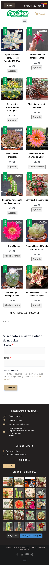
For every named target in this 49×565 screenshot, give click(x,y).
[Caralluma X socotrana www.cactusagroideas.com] (41, 526)
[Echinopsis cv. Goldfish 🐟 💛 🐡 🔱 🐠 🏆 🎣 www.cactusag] (19, 504)
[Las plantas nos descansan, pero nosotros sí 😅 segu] (30, 493)
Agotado (12, 71)
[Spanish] (45, 3)
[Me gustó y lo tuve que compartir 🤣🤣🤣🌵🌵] (30, 482)
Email (7, 357)
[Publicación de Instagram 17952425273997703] (8, 493)
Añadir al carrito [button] (36, 166)
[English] (42, 3)
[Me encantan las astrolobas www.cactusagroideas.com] (19, 526)
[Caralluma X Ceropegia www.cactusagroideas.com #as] (19, 515)
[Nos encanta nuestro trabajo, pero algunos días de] (19, 482)
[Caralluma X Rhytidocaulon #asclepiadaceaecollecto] (30, 526)
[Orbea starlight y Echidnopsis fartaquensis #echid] (19, 493)
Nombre (8, 345)
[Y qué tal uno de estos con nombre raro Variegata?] (8, 526)
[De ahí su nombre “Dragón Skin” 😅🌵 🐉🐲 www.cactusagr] (41, 515)
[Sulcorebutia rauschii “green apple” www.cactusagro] (30, 504)
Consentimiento (11, 370)
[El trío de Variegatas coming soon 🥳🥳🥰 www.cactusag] (41, 493)
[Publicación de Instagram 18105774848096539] (8, 504)
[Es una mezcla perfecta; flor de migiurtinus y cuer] (41, 482)
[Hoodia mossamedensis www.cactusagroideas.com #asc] (30, 515)
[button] (24, 21)
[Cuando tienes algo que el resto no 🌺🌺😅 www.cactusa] (8, 515)
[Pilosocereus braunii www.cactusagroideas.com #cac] (41, 504)
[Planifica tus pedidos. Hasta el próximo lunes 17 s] (8, 482)
